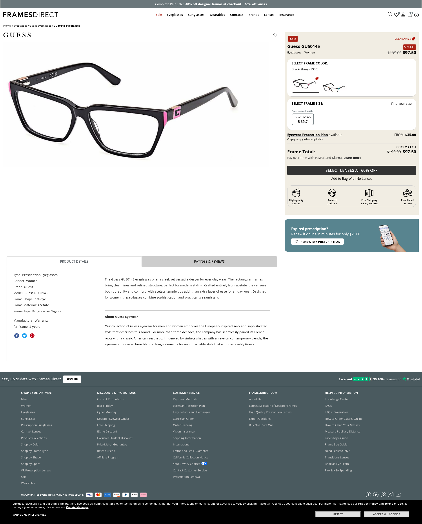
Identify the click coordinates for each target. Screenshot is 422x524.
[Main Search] (390, 14)
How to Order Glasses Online (343, 419)
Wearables (217, 15)
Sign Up (72, 379)
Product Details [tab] (74, 261)
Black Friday (105, 406)
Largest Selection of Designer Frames (273, 406)
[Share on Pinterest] (32, 335)
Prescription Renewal (186, 477)
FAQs (328, 406)
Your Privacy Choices (186, 464)
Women (26, 406)
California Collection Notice (190, 457)
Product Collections (34, 438)
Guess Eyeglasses (40, 25)
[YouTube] (398, 494)
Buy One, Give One (261, 425)
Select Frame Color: (310, 63)
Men (24, 399)
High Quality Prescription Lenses (270, 412)
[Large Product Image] (136, 104)
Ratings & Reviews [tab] (209, 261)
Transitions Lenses (337, 457)
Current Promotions (110, 399)
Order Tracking (182, 425)
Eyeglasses (175, 15)
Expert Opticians (260, 419)
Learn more (352, 158)
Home (7, 25)
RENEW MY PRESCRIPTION (320, 242)
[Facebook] (368, 494)
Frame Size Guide (336, 444)
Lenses (269, 15)
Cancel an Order (183, 419)
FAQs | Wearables (336, 412)
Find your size (401, 103)
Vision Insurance (184, 431)
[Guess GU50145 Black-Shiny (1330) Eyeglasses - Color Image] (306, 84)
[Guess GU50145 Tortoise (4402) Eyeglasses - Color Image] (334, 84)
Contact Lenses (31, 431)
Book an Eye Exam (337, 464)
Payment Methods (185, 399)
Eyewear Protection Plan (307, 134)
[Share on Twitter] (24, 335)
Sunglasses (196, 15)
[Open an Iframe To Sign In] (403, 14)
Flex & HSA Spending (338, 470)
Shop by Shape (31, 457)
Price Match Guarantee (112, 444)
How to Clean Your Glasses (342, 425)
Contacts (237, 15)
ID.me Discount (107, 431)
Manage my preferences (30, 515)
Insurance (286, 15)
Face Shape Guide (336, 438)
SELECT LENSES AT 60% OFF (352, 170)
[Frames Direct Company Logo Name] (30, 14)
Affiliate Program (108, 457)
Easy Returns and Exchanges (191, 412)
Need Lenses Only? (337, 451)
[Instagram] (390, 494)
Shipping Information (187, 438)
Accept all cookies (386, 514)
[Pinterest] (383, 494)
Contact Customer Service (190, 470)
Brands (254, 15)
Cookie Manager (77, 507)
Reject (338, 514)
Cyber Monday (106, 412)
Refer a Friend (106, 451)
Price (406, 147)
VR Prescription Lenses (36, 470)
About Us (255, 399)
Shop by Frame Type (34, 451)
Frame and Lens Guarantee (190, 451)
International (181, 444)
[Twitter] (375, 494)
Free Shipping (106, 425)
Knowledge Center (337, 399)
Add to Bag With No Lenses (351, 178)
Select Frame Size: (307, 103)
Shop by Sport (30, 464)
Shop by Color (30, 444)
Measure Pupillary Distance (342, 431)
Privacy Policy (368, 503)
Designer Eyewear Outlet (113, 419)
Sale (159, 15)
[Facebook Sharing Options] (16, 335)
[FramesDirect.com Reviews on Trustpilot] (333, 379)
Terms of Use (394, 503)
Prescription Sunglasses (36, 425)
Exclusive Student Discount (115, 438)
